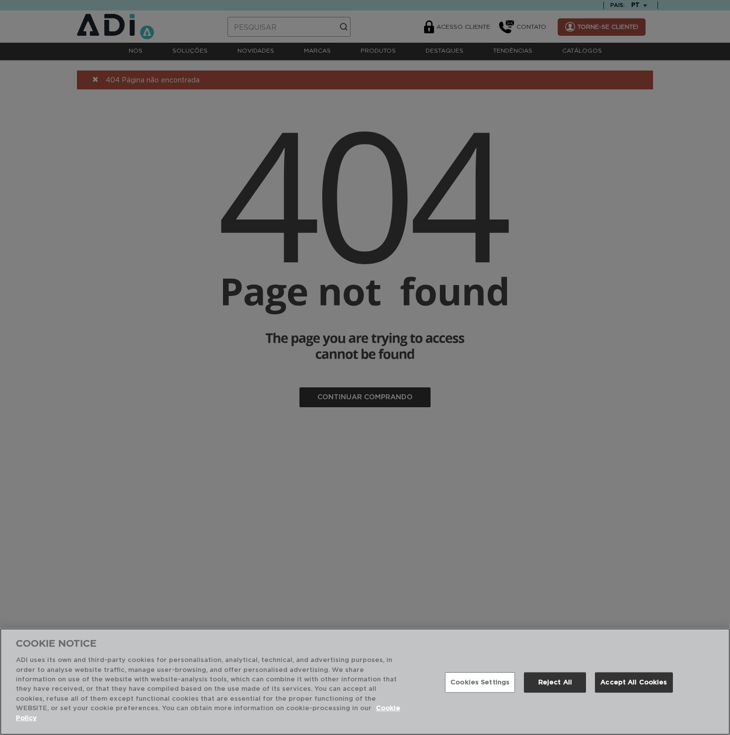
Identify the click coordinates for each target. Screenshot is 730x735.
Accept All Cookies (633, 682)
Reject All (555, 682)
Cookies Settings (480, 682)
